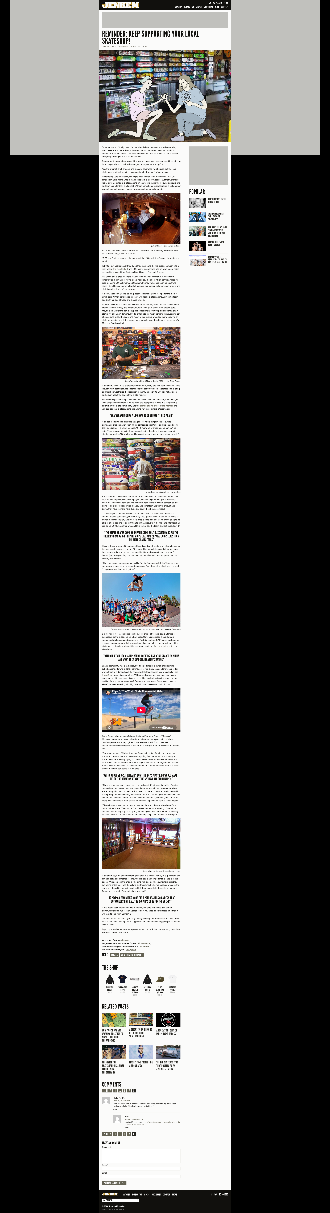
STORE (174, 1194)
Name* (105, 1165)
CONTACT (224, 7)
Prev (108, 1090)
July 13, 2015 (108, 47)
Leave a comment (111, 1143)
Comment (106, 1147)
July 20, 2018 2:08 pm (121, 1100)
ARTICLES (178, 7)
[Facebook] (206, 3)
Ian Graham (123, 47)
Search (104, 1200)
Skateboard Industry (132, 955)
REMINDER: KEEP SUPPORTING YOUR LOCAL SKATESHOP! (150, 37)
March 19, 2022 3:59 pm (134, 1119)
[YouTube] (219, 3)
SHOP (217, 7)
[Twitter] (210, 3)
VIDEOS (199, 7)
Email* (104, 1173)
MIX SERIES (208, 7)
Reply (115, 1109)
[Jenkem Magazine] (120, 5)
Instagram (131, 949)
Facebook (144, 946)
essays (114, 955)
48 (145, 47)
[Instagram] (214, 3)
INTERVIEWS (189, 7)
